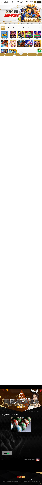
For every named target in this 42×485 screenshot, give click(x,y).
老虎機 (19, 400)
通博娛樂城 (30, 400)
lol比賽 (12, 403)
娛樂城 (33, 405)
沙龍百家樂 (6, 403)
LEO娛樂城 (35, 403)
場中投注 (22, 405)
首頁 (26, 411)
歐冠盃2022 (16, 405)
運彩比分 (29, 403)
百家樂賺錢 (9, 405)
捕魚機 (36, 400)
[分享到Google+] (31, 479)
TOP (40, 483)
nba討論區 (24, 400)
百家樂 (28, 405)
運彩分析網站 (6, 400)
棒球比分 (18, 403)
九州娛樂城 (13, 400)
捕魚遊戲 (23, 403)
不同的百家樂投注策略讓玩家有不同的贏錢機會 (29, 459)
